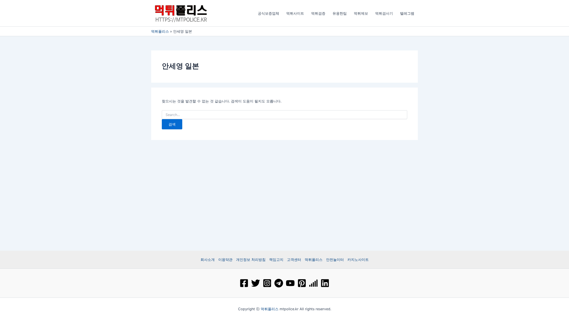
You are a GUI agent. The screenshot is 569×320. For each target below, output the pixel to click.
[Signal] (313, 283)
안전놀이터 (335, 259)
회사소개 (207, 259)
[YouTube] (290, 283)
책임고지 (276, 259)
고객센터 (294, 259)
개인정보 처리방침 (251, 259)
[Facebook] (244, 283)
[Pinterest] (301, 283)
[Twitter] (255, 283)
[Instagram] (267, 283)
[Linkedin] (325, 283)
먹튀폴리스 (160, 31)
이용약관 (225, 259)
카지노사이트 (358, 259)
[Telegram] (278, 283)
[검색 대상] (284, 115)
